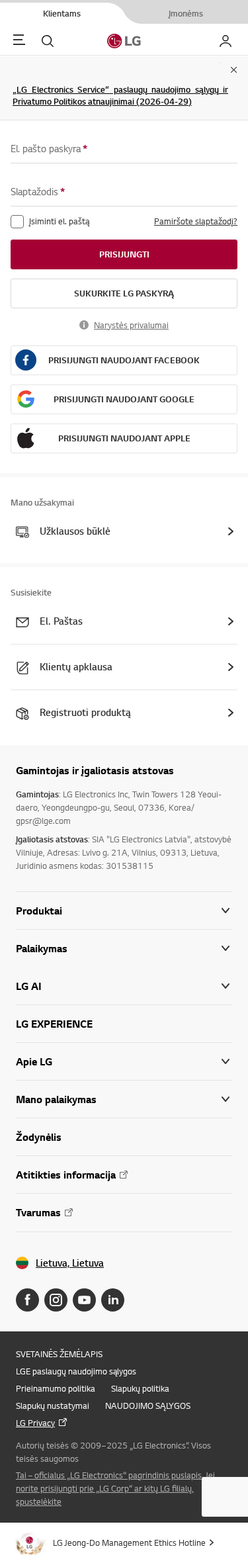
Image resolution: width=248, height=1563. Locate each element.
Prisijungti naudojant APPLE (124, 438)
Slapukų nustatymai (52, 1405)
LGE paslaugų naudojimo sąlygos (76, 1371)
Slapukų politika (140, 1388)
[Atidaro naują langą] (27, 1300)
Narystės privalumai (131, 325)
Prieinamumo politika (55, 1388)
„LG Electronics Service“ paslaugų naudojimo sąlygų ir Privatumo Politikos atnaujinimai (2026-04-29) (120, 95)
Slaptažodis (38, 192)
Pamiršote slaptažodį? (195, 221)
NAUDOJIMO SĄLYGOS (147, 1405)
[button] (124, 948)
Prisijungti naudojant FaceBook (124, 360)
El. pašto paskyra (49, 149)
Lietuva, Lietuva (70, 1263)
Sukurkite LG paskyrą (124, 293)
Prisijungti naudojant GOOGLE (124, 399)
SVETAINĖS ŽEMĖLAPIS (59, 1354)
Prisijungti (124, 254)
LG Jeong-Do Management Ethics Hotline (129, 1542)
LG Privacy (35, 1423)
